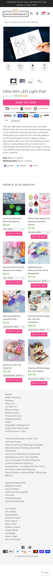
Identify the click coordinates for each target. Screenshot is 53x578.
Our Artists (10, 508)
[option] (13, 82)
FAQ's (8, 422)
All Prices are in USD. (15, 431)
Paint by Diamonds (30, 556)
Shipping (15, 121)
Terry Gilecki (11, 521)
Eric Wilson (11, 511)
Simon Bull (10, 524)
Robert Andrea (12, 527)
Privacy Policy (12, 409)
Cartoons (9, 495)
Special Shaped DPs (15, 483)
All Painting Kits (13, 498)
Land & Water (12, 489)
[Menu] (48, 13)
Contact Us (11, 406)
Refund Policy (12, 413)
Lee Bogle (10, 533)
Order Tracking (12, 397)
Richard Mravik (12, 518)
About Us (10, 403)
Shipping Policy (13, 419)
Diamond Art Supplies (16, 492)
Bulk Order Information (17, 428)
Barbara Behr (12, 515)
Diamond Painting (14, 501)
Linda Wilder (11, 530)
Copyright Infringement (17, 425)
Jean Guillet (11, 536)
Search (8, 394)
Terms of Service (13, 416)
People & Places (13, 486)
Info (6, 120)
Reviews (9, 400)
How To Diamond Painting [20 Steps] (24, 445)
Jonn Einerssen (13, 539)
